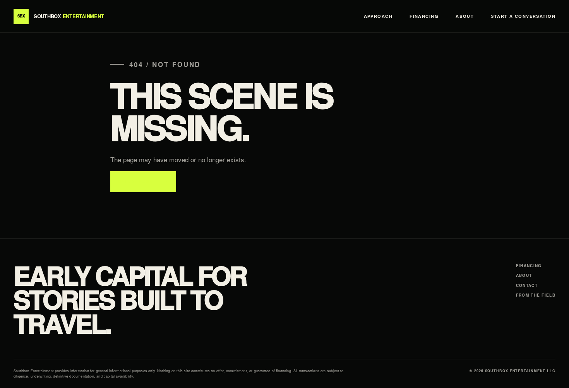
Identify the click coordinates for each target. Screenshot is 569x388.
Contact (527, 285)
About (465, 16)
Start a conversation (523, 16)
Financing (424, 16)
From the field (535, 295)
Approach (378, 16)
